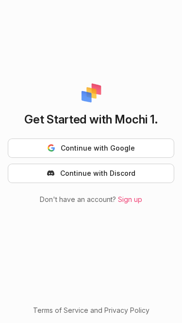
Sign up (130, 199)
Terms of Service (60, 310)
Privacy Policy (126, 310)
